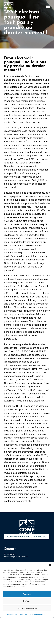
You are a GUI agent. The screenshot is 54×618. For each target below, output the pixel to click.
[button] (50, 565)
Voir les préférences (27, 608)
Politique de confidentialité (35, 615)
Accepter (27, 594)
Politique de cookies (15, 615)
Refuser (27, 601)
